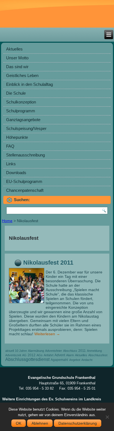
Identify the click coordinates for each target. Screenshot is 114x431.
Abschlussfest (97, 355)
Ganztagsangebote (23, 119)
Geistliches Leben (22, 75)
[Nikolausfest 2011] (27, 303)
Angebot (74, 359)
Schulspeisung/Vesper (26, 128)
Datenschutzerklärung (77, 423)
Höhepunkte (17, 137)
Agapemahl (59, 360)
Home (7, 221)
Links (11, 163)
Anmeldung (94, 350)
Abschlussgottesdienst (27, 359)
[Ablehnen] (107, 417)
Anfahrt (48, 355)
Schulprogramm (20, 110)
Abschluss (70, 350)
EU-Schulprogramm (24, 181)
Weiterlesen (47, 334)
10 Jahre (21, 350)
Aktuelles (14, 49)
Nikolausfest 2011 (48, 262)
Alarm (70, 355)
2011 (82, 351)
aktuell (9, 350)
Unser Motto (17, 57)
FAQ (10, 146)
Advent (60, 355)
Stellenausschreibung (25, 155)
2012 (31, 355)
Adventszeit (13, 355)
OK (18, 423)
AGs (40, 355)
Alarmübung (36, 350)
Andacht (86, 359)
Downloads (16, 172)
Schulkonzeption (21, 102)
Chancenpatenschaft (24, 190)
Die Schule (16, 93)
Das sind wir (17, 66)
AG (24, 355)
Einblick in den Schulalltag (29, 84)
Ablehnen (40, 423)
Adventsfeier (53, 350)
